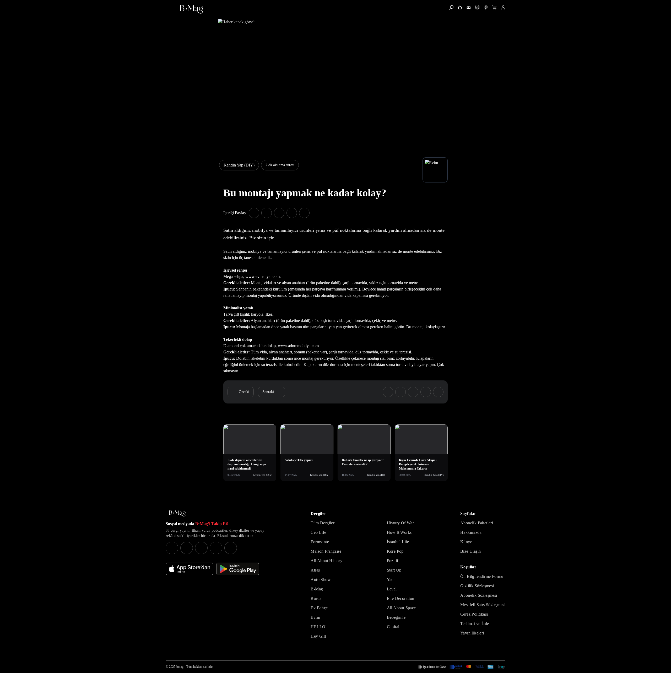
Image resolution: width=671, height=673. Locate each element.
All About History (326, 560)
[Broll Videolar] (486, 7)
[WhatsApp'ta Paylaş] (279, 213)
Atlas (315, 570)
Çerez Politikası (474, 614)
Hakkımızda (470, 532)
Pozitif (392, 560)
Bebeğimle (396, 617)
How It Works (399, 532)
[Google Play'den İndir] (238, 569)
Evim (315, 617)
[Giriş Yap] (503, 7)
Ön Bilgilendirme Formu (482, 576)
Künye (466, 542)
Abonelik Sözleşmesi (478, 595)
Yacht (392, 579)
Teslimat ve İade (474, 623)
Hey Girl (318, 636)
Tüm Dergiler (322, 523)
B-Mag (317, 589)
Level (392, 589)
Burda (316, 598)
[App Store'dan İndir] (189, 569)
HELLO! (319, 626)
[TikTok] (230, 548)
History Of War (400, 523)
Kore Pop (395, 551)
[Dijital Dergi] (477, 7)
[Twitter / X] (201, 548)
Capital (393, 626)
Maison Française (326, 551)
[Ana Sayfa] (177, 513)
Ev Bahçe (319, 608)
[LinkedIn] (216, 548)
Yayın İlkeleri (472, 633)
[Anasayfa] (460, 7)
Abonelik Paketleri (476, 523)
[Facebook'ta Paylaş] (254, 213)
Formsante (320, 542)
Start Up (394, 570)
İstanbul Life (398, 542)
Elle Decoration (400, 598)
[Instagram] (172, 548)
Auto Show (321, 579)
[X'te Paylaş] (266, 213)
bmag (179, 667)
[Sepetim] (494, 7)
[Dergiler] (468, 7)
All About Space (401, 608)
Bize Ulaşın (470, 551)
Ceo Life (318, 532)
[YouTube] (186, 548)
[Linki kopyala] (304, 213)
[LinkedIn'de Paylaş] (291, 213)
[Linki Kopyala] (438, 392)
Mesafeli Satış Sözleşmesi (482, 604)
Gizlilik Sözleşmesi (477, 586)
